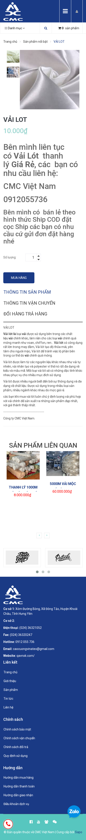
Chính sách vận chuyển (19, 738)
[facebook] (31, 820)
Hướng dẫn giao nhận (18, 795)
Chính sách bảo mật (17, 729)
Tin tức (8, 698)
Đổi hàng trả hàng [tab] (25, 314)
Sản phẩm (11, 690)
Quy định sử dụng (16, 756)
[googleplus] (46, 820)
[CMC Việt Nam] (13, 11)
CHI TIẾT (24, 470)
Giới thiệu (10, 681)
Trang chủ (10, 672)
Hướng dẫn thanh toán (19, 786)
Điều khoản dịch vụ (16, 804)
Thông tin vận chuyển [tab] (29, 303)
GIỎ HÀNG (25, 460)
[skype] (54, 820)
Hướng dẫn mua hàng (19, 777)
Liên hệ (8, 707)
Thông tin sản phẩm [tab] (27, 292)
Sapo (78, 832)
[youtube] (38, 820)
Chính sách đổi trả (16, 747)
